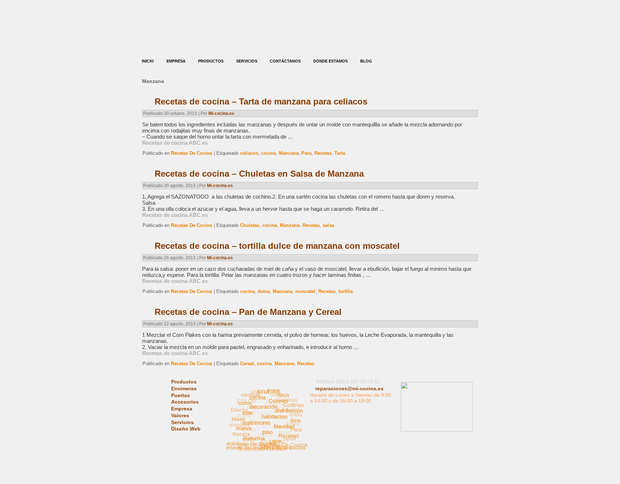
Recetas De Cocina (191, 153)
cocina (268, 153)
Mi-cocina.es (221, 113)
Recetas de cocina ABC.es (175, 143)
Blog (366, 61)
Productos (211, 61)
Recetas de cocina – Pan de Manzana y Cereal (248, 312)
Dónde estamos (330, 61)
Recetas (323, 153)
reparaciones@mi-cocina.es (349, 388)
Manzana (289, 153)
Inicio (148, 61)
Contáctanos (285, 61)
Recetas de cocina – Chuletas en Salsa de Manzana (259, 173)
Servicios (246, 61)
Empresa (175, 61)
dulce (264, 291)
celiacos (249, 153)
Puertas (180, 395)
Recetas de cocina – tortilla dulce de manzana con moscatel (277, 246)
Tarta (339, 153)
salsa (328, 225)
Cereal (247, 363)
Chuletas (249, 225)
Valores (180, 415)
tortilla (345, 291)
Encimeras (184, 388)
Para (306, 153)
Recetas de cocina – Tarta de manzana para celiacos (261, 101)
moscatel (305, 291)
